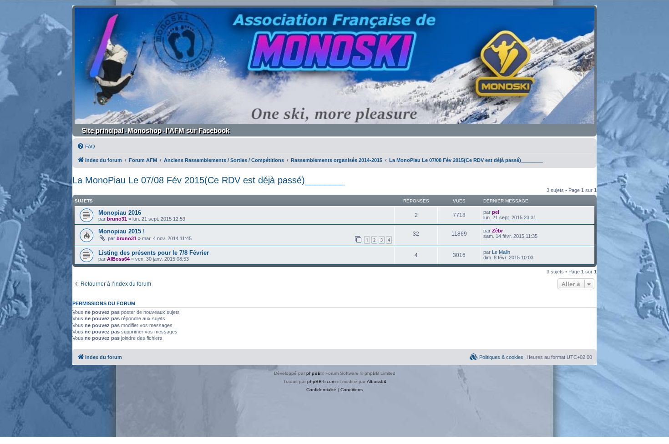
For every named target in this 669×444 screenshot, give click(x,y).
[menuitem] (86, 146)
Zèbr (497, 230)
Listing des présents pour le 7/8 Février (153, 252)
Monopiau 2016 (119, 212)
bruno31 (117, 219)
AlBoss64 (118, 259)
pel (495, 212)
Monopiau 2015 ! (121, 231)
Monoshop (144, 130)
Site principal (102, 130)
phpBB (313, 373)
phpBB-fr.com (321, 381)
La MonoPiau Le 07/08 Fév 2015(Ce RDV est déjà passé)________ (208, 180)
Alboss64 (376, 381)
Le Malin (501, 252)
